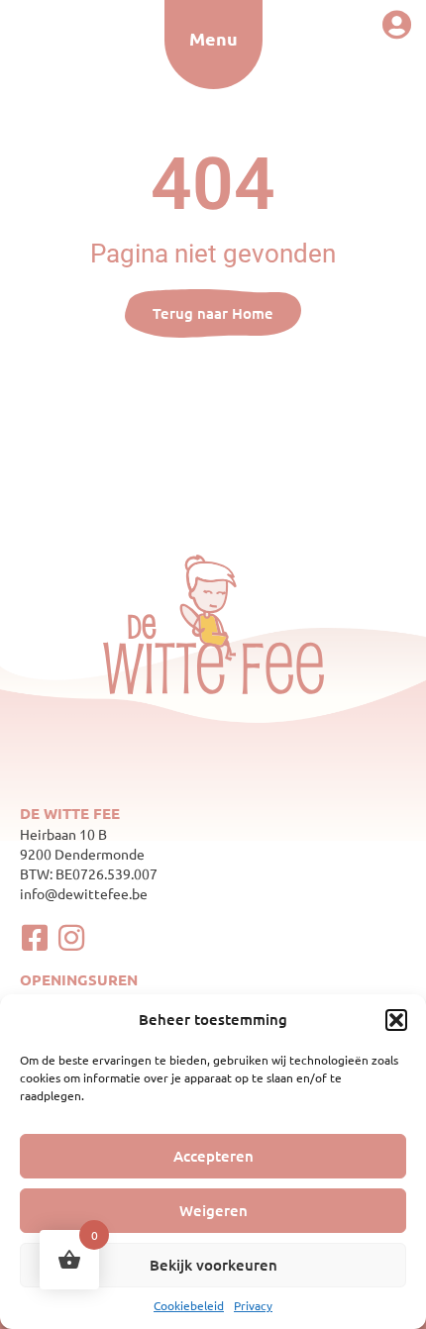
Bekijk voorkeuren (213, 1265)
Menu (213, 38)
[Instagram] (71, 938)
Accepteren (213, 1156)
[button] (396, 1020)
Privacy (253, 1305)
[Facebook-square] (35, 938)
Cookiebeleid (189, 1305)
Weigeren (213, 1210)
